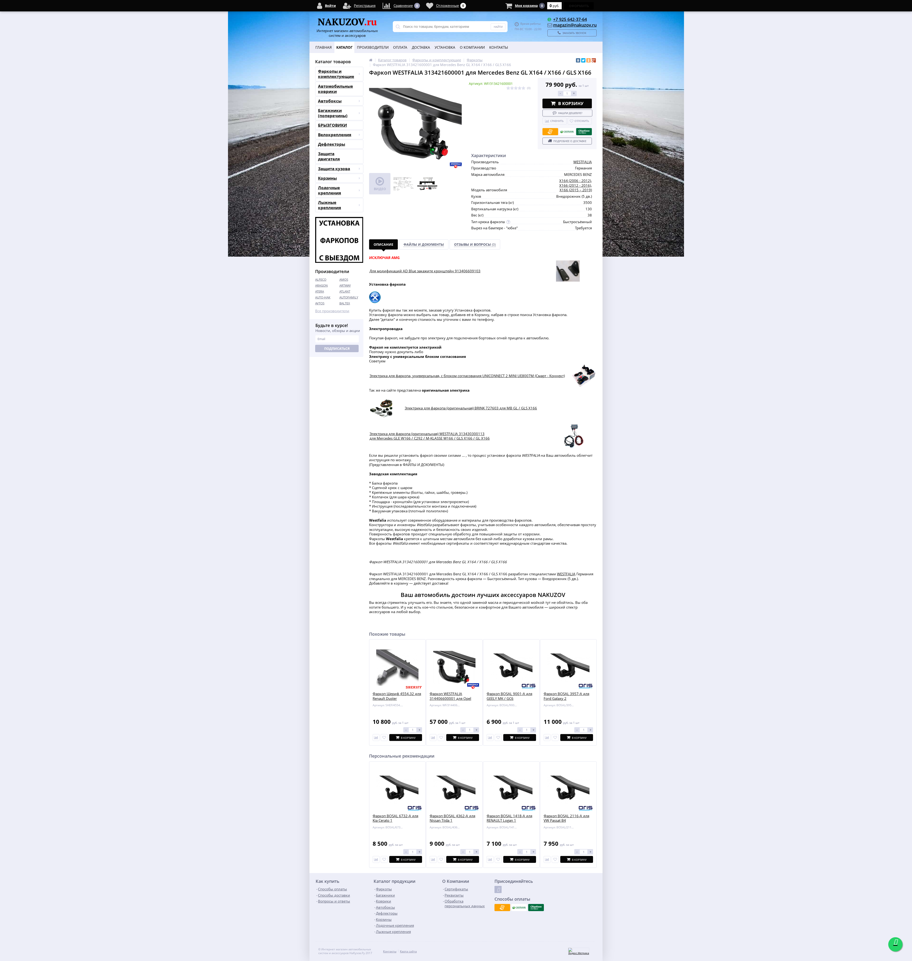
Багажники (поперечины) (332, 113)
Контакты (498, 47)
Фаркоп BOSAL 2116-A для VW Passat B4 (566, 818)
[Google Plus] (594, 60)
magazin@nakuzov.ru (575, 25)
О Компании (472, 47)
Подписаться (337, 348)
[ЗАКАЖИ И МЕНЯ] (381, 400)
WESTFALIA (582, 161)
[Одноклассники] (588, 60)
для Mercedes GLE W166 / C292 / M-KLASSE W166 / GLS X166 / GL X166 (430, 438)
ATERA (319, 291)
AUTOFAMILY (348, 297)
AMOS (343, 279)
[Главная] (370, 60)
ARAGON (321, 285)
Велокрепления (334, 134)
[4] (520, 88)
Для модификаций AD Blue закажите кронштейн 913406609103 (425, 271)
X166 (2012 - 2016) (575, 185)
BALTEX (344, 303)
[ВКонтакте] (578, 60)
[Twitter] (583, 60)
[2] (512, 88)
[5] (523, 88)
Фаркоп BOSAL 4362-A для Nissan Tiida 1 (452, 818)
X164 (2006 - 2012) (575, 180)
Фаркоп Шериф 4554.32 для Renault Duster (397, 696)
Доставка (421, 47)
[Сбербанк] (567, 131)
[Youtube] (498, 889)
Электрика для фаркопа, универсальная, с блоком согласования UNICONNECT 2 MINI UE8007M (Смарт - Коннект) (467, 375)
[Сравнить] (376, 737)
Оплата (400, 47)
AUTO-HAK (322, 297)
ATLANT (344, 291)
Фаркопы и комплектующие (336, 73)
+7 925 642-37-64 (570, 19)
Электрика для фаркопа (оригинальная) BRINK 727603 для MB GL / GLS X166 (471, 408)
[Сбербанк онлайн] (584, 131)
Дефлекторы (331, 144)
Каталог (344, 47)
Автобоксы (330, 101)
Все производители (332, 311)
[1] (508, 88)
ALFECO (320, 279)
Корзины (327, 178)
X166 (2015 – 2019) (576, 189)
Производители (373, 47)
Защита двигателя (329, 156)
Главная (323, 47)
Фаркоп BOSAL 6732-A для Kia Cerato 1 (395, 818)
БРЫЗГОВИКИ (332, 125)
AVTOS (319, 303)
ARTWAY (345, 285)
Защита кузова (334, 168)
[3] (516, 88)
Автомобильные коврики (335, 88)
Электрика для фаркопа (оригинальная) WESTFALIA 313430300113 (427, 433)
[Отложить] (384, 737)
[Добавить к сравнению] (376, 859)
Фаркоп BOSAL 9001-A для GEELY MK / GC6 (509, 696)
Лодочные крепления (329, 190)
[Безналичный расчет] (550, 131)
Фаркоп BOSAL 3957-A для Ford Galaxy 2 (566, 696)
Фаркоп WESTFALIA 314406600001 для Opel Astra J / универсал (450, 698)
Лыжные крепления (329, 205)
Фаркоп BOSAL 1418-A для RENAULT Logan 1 (509, 818)
